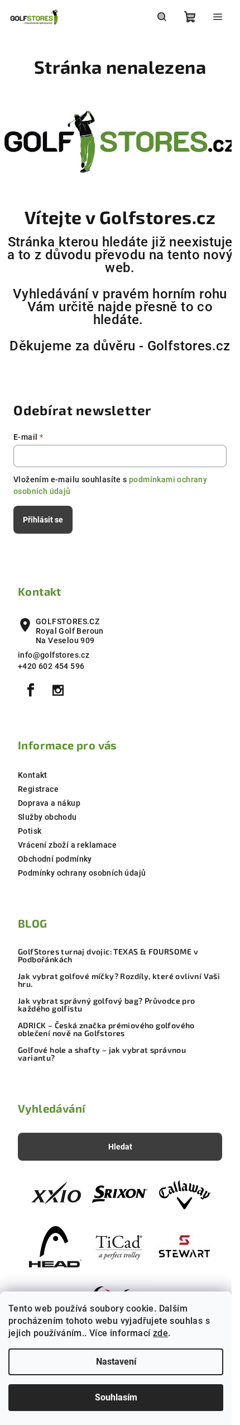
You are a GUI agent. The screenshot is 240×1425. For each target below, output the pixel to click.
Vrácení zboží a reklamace (67, 844)
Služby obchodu (47, 817)
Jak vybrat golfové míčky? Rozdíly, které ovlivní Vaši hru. (119, 980)
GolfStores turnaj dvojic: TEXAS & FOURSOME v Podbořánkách (108, 955)
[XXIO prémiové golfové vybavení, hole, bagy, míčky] (55, 1194)
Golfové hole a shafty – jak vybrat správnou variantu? (102, 1054)
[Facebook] (31, 690)
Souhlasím (116, 1397)
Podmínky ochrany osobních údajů (82, 872)
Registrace (38, 789)
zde (160, 1333)
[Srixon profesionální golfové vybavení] (120, 1194)
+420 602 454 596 (51, 666)
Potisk (29, 830)
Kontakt (32, 775)
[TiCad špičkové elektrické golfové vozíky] (120, 1246)
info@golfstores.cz (53, 654)
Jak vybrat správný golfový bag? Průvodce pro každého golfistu (106, 1005)
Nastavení (116, 1361)
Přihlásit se (43, 519)
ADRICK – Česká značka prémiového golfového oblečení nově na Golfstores (106, 1029)
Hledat (120, 1146)
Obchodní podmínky (55, 858)
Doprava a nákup (49, 803)
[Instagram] (58, 690)
